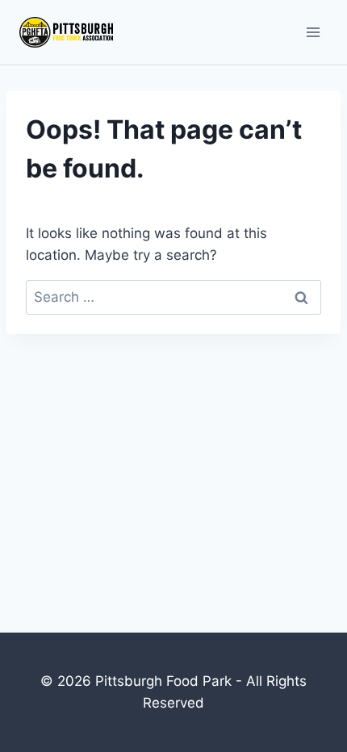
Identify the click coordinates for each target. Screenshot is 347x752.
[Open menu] (313, 31)
